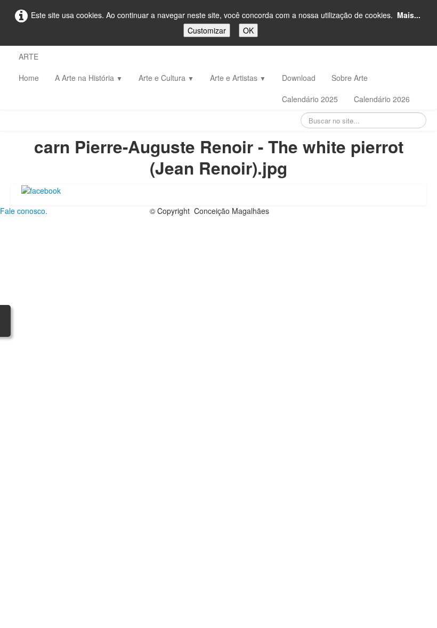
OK (248, 30)
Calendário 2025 (310, 99)
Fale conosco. (23, 210)
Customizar (207, 30)
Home (29, 77)
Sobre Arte (349, 77)
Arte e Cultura (166, 77)
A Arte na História (89, 77)
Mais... (408, 15)
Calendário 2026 (382, 99)
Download (298, 77)
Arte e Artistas (238, 77)
